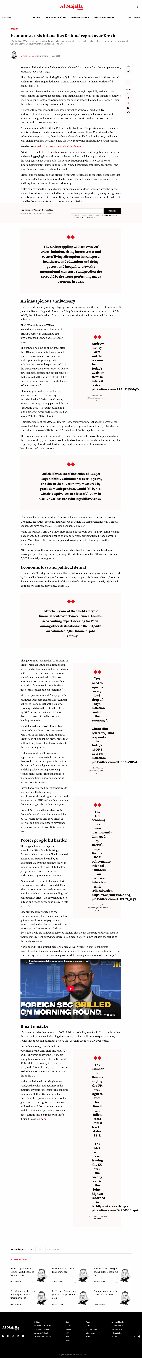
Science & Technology (104, 17)
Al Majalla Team (117, 1326)
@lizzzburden (102, 891)
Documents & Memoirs (42, 1337)
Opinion (14, 29)
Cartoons (89, 1326)
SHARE (128, 89)
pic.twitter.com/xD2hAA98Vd (114, 762)
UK (40, 1249)
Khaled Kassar (27, 56)
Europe (68, 1329)
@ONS (97, 750)
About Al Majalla (117, 1322)
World (68, 1340)
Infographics (90, 1333)
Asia (67, 1337)
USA (67, 1333)
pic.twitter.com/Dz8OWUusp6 (115, 1210)
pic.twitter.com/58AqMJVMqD (115, 389)
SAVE (128, 79)
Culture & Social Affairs (55, 17)
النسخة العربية (6, 17)
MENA (68, 1326)
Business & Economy (80, 17)
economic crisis (53, 1249)
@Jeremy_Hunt (103, 733)
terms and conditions (87, 217)
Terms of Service (117, 1329)
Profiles (88, 1337)
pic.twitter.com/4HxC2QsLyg (114, 899)
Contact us (115, 1337)
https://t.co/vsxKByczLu (114, 1206)
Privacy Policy (117, 1333)
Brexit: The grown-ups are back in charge (58, 146)
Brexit (32, 1249)
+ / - (128, 66)
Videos (88, 1322)
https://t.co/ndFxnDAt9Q (111, 895)
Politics (36, 17)
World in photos (91, 1329)
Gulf (67, 1322)
